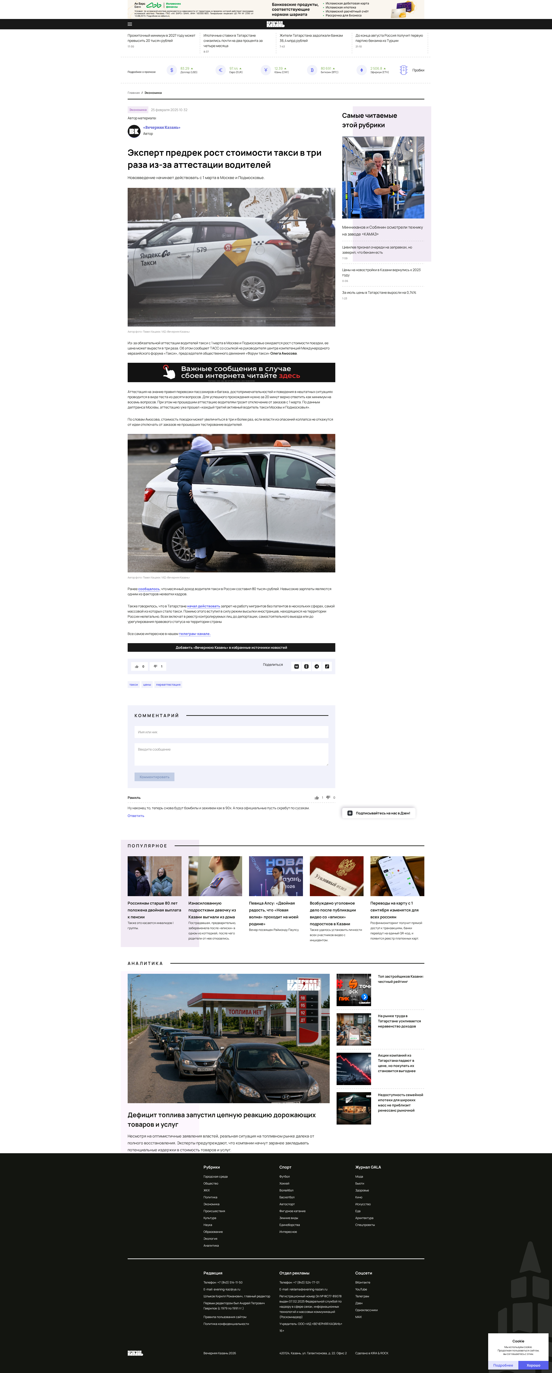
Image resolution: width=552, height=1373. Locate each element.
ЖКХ (207, 1190)
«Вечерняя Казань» (161, 127)
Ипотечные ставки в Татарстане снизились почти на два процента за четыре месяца (233, 40)
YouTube (361, 1289)
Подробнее (503, 1365)
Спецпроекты (365, 1225)
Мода (359, 1176)
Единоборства (289, 1225)
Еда (358, 1211)
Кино (358, 1197)
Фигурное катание (292, 1211)
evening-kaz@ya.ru (227, 1289)
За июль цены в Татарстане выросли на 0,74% (379, 292)
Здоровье (362, 1190)
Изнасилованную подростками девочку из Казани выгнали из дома (212, 909)
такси (133, 684)
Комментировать (154, 776)
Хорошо (533, 1365)
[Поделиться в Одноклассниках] (306, 666)
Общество (211, 1183)
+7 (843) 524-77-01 (306, 1282)
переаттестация (168, 684)
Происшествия (214, 1211)
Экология (210, 1238)
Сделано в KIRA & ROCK (371, 1353)
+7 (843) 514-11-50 (230, 1282)
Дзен (358, 1303)
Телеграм (362, 1296)
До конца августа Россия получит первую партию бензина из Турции (389, 38)
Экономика (153, 93)
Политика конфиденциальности (226, 1324)
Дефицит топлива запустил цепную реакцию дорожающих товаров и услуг (222, 1119)
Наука (208, 1225)
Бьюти (359, 1183)
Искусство (363, 1204)
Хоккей (284, 1183)
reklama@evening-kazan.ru (308, 1289)
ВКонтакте (362, 1282)
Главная (134, 93)
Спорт (285, 1167)
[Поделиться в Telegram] (316, 666)
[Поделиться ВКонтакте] (296, 666)
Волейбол (286, 1190)
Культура (210, 1218)
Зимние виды (288, 1218)
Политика (210, 1197)
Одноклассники (366, 1310)
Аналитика (145, 963)
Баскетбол (287, 1197)
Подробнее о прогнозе (142, 72)
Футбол (284, 1176)
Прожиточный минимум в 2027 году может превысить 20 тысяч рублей (161, 38)
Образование (213, 1232)
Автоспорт (287, 1204)
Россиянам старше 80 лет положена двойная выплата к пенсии (154, 909)
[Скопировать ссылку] (327, 666)
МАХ (358, 1317)
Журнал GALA (368, 1167)
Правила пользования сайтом (225, 1317)
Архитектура (364, 1218)
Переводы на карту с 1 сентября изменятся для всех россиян (394, 909)
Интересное (288, 1232)
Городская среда (216, 1176)
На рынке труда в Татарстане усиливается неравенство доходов (399, 1021)
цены (147, 684)
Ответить (136, 815)
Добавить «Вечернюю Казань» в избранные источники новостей (231, 647)
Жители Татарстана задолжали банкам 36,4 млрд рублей (311, 38)
